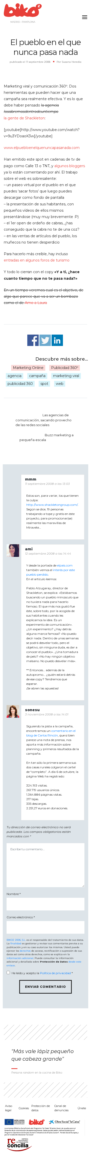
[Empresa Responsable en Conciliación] (18, 1144)
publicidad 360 (20, 383)
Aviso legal (8, 1108)
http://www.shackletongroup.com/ (52, 505)
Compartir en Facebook (33, 340)
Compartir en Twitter (45, 340)
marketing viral (66, 376)
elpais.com (65, 565)
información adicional (20, 958)
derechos (25, 950)
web (59, 383)
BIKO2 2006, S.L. (16, 940)
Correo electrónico (21, 917)
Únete (82, 1108)
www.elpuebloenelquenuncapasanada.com (42, 147)
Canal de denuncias (61, 1108)
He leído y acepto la (42, 973)
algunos (61, 166)
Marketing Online (28, 367)
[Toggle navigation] (83, 14)
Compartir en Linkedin (57, 340)
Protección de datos (40, 1108)
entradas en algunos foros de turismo (37, 260)
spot (44, 383)
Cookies (24, 1108)
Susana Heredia (71, 61)
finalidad (15, 943)
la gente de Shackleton (24, 118)
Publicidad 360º (64, 367)
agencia (14, 376)
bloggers (77, 166)
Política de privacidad (55, 973)
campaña (37, 376)
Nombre (14, 894)
